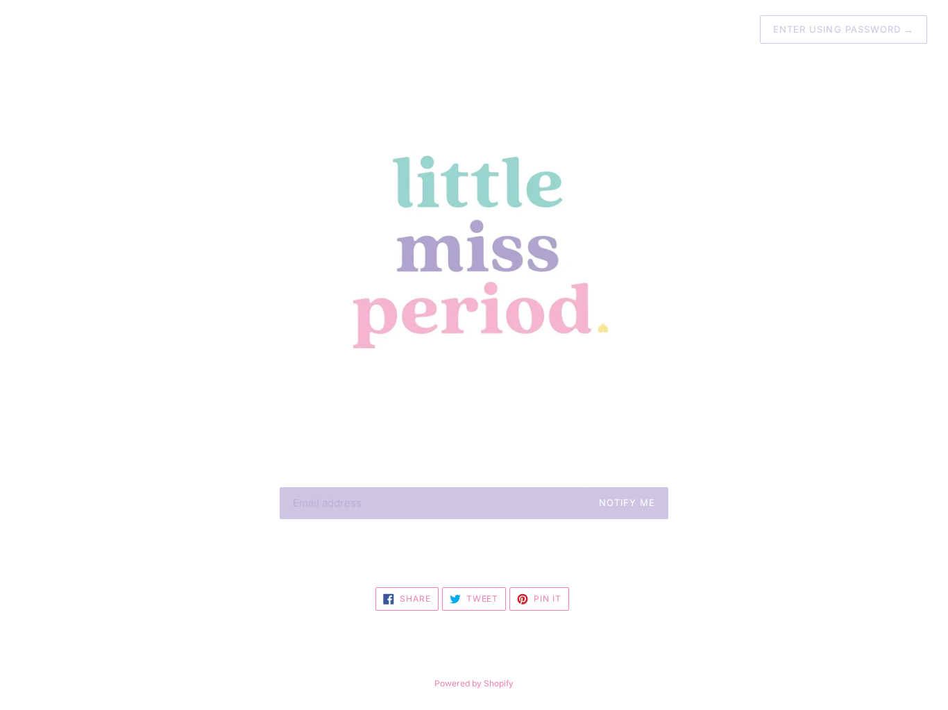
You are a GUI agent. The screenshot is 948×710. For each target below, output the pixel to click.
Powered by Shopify (474, 683)
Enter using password (843, 29)
